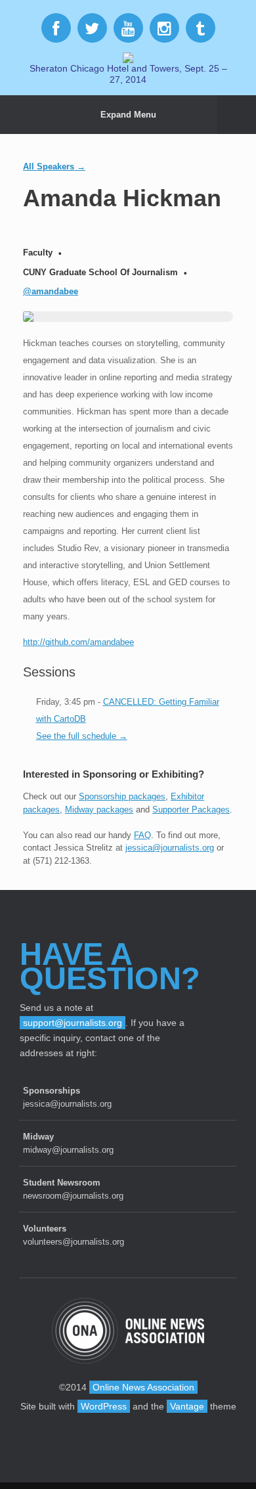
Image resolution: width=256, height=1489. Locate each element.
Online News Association (143, 1387)
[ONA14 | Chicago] (128, 56)
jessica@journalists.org (169, 848)
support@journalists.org (72, 1022)
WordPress (104, 1406)
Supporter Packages (191, 809)
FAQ (142, 835)
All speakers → (54, 166)
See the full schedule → (81, 736)
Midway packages (99, 809)
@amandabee (50, 291)
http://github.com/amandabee (78, 642)
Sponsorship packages (122, 796)
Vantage (187, 1406)
